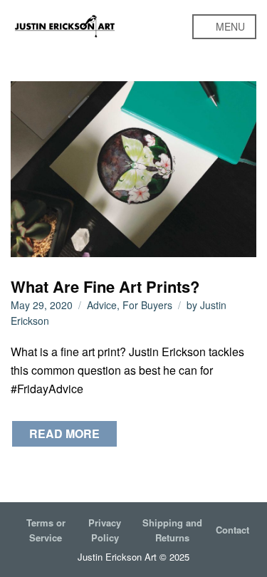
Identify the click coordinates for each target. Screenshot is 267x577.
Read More (64, 433)
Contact (232, 529)
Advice (102, 305)
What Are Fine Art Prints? (105, 286)
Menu (229, 26)
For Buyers (147, 305)
